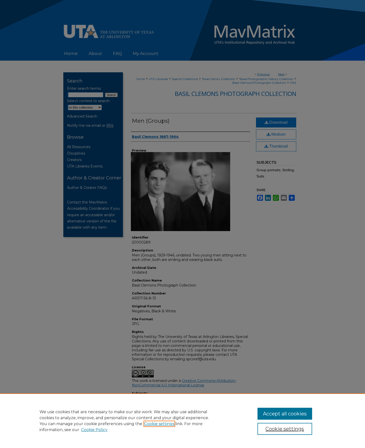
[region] (182, 420)
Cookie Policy (94, 429)
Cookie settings (159, 423)
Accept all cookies (285, 414)
